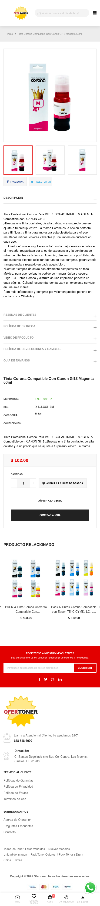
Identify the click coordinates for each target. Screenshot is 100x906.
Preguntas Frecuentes (18, 826)
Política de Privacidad (18, 786)
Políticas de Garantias (18, 780)
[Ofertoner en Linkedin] (60, 679)
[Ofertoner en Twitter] (45, 679)
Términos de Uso (14, 798)
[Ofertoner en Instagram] (52, 679)
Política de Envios (15, 792)
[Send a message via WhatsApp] (90, 887)
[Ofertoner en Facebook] (39, 679)
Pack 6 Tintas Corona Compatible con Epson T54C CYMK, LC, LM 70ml (74, 611)
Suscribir (85, 667)
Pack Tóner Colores (42, 854)
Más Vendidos (36, 849)
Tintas (38, 413)
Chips (7, 860)
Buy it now (50, 515)
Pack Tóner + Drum (71, 854)
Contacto (9, 832)
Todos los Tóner (13, 849)
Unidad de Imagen (15, 854)
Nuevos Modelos (59, 849)
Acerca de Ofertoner (17, 819)
